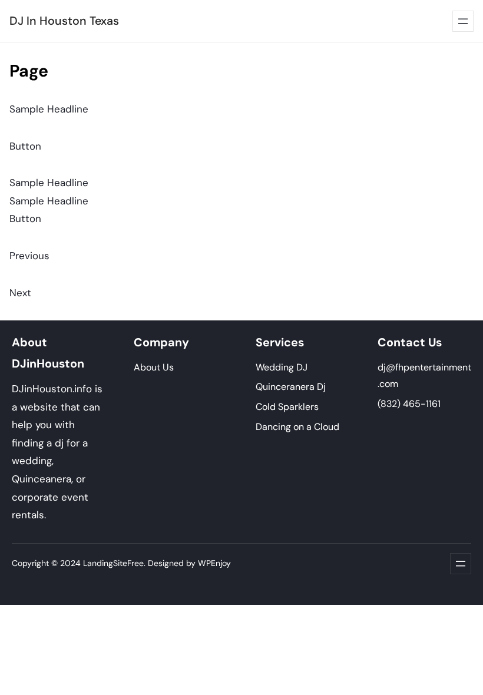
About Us (154, 367)
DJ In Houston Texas (64, 21)
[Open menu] (463, 21)
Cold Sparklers (287, 407)
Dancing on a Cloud (297, 427)
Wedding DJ (281, 367)
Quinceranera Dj (291, 386)
